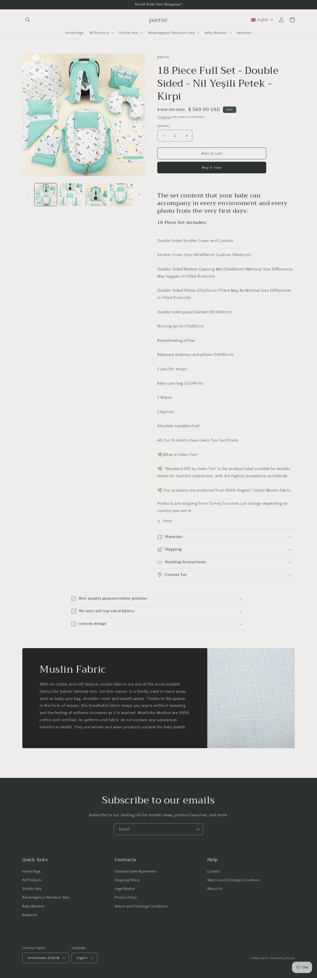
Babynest (29, 915)
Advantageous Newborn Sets (45, 897)
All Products (32, 880)
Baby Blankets (33, 906)
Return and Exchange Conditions (141, 906)
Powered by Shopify (282, 958)
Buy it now (211, 167)
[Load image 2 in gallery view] (70, 194)
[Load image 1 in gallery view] (45, 194)
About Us (214, 889)
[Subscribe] (197, 829)
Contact (213, 871)
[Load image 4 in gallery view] (121, 194)
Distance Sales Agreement (136, 871)
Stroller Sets (32, 889)
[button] (27, 19)
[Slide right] (139, 194)
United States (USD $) (43, 958)
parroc (265, 958)
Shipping (163, 117)
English (82, 958)
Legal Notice (124, 889)
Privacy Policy (126, 897)
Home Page (31, 871)
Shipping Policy (127, 880)
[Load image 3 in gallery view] (96, 194)
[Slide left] (27, 194)
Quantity (163, 126)
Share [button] (167, 521)
